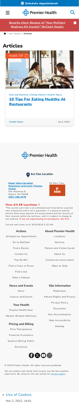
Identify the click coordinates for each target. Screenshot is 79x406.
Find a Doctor (21, 248)
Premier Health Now (21, 310)
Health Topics (54, 94)
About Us (59, 254)
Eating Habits (37, 94)
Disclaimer (59, 308)
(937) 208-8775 (17, 197)
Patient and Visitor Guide (60, 248)
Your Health (15, 33)
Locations (60, 236)
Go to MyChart (21, 242)
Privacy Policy (59, 302)
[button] (8, 12)
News (21, 290)
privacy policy (58, 373)
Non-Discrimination (59, 314)
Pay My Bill (21, 259)
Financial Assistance (21, 335)
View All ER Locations (22, 204)
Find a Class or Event (21, 265)
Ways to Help (60, 265)
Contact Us (21, 254)
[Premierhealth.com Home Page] (5, 33)
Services (60, 242)
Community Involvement (60, 259)
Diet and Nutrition (18, 94)
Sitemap (59, 326)
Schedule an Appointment (21, 236)
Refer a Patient (21, 277)
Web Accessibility (59, 320)
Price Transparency (21, 329)
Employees (59, 290)
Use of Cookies (19, 394)
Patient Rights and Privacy (59, 296)
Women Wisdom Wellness (21, 315)
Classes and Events (21, 296)
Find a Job (21, 271)
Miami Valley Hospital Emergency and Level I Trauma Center (25, 186)
